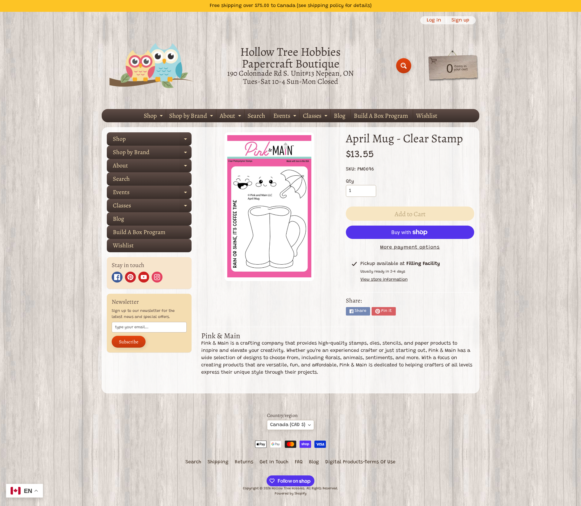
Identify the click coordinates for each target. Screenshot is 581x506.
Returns (244, 462)
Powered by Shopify (291, 493)
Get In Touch (274, 462)
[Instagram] (157, 277)
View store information (384, 280)
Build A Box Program (381, 115)
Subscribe (128, 342)
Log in (434, 20)
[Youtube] (143, 277)
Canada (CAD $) (287, 424)
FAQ (299, 462)
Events (285, 116)
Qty (350, 181)
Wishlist (426, 115)
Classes (316, 116)
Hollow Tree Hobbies (288, 488)
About (231, 116)
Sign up (460, 20)
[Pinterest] (130, 277)
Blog (340, 115)
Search (256, 115)
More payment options (410, 247)
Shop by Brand (192, 116)
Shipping (218, 462)
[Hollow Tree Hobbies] (152, 65)
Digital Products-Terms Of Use (360, 462)
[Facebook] (117, 277)
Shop (154, 116)
